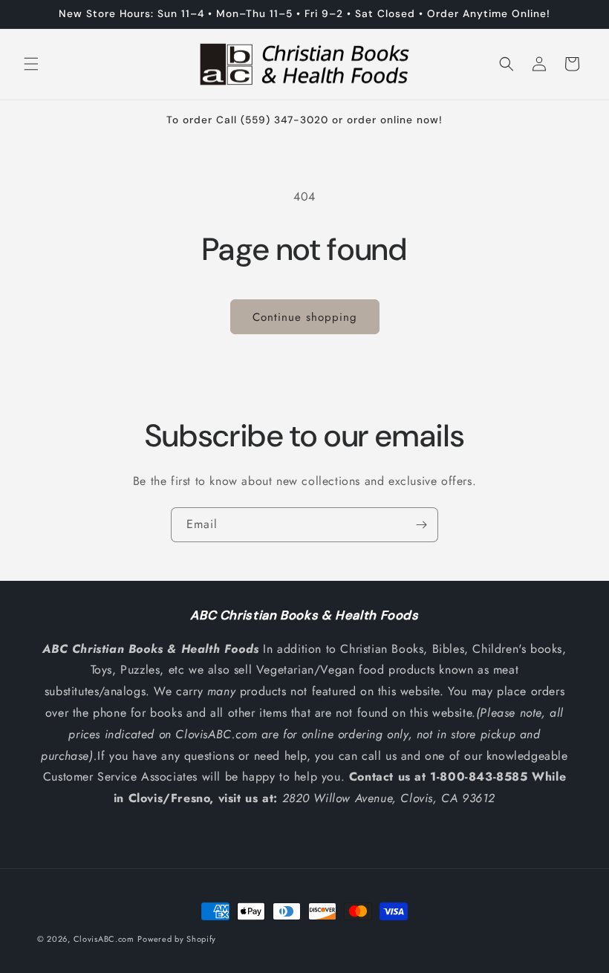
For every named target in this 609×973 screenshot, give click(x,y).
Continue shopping (305, 317)
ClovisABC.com (104, 939)
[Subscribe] (421, 524)
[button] (31, 64)
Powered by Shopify (176, 939)
